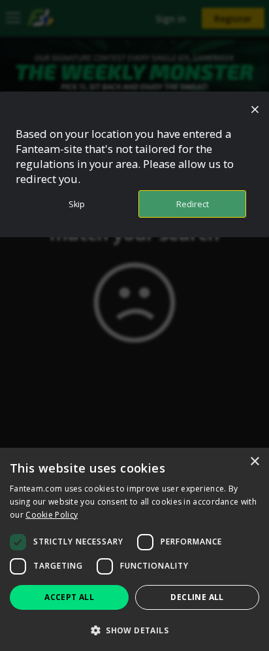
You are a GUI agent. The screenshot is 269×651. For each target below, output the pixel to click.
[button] (134, 630)
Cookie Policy (51, 514)
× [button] (254, 462)
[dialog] (134, 549)
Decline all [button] (196, 597)
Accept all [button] (69, 597)
